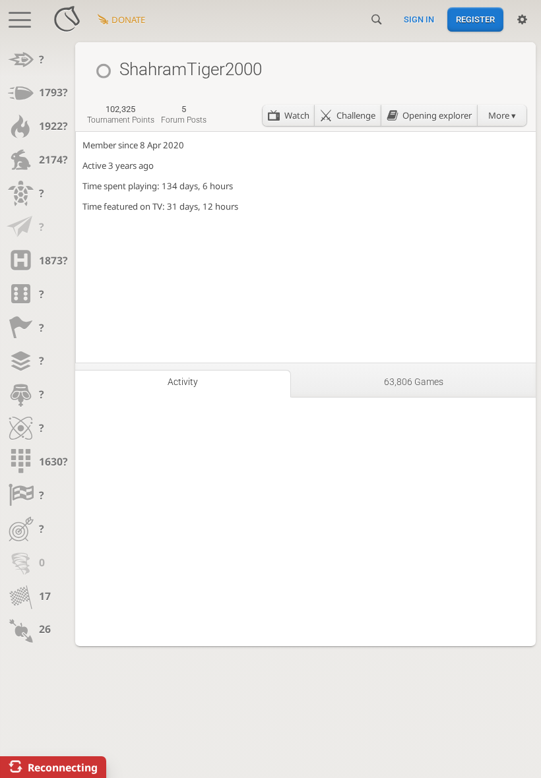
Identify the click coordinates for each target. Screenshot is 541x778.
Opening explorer (437, 115)
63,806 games (413, 381)
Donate (128, 20)
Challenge (355, 115)
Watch (296, 115)
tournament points (120, 114)
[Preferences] (522, 20)
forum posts (184, 114)
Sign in (419, 19)
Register (475, 19)
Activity (183, 381)
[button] (502, 115)
